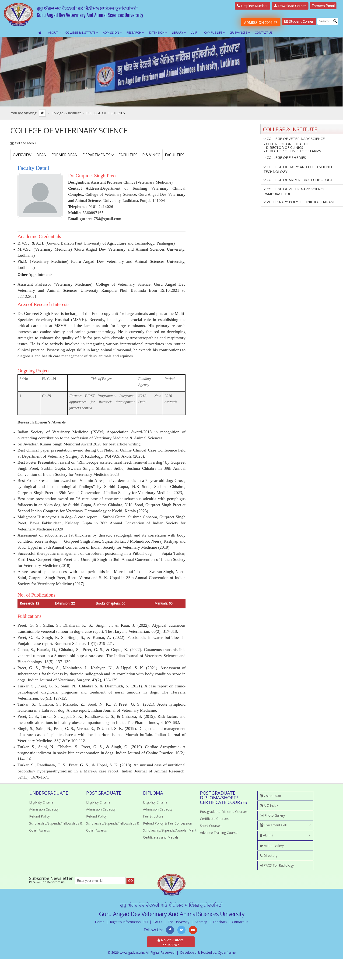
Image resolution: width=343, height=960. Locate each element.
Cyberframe (227, 952)
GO (130, 880)
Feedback (220, 922)
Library (178, 32)
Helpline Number (254, 5)
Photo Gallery (274, 815)
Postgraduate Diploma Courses (224, 811)
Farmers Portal (323, 6)
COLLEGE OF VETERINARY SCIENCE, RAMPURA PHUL (294, 191)
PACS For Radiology (278, 865)
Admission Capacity (44, 809)
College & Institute (80, 32)
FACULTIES (174, 154)
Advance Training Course (219, 832)
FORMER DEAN (65, 154)
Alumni (267, 835)
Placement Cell (275, 825)
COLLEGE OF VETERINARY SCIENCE (295, 138)
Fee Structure (153, 816)
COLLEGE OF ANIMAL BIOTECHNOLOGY (299, 179)
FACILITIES (128, 154)
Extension (157, 32)
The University (178, 922)
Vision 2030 (272, 795)
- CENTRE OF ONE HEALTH (286, 144)
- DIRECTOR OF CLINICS (283, 147)
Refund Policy (39, 816)
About (53, 32)
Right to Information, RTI (129, 922)
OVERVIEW (22, 154)
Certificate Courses (214, 818)
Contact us (240, 922)
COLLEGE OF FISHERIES (286, 157)
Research (134, 32)
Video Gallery (273, 845)
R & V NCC (151, 154)
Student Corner (301, 21)
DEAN (41, 154)
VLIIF (194, 32)
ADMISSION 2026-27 (260, 23)
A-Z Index (270, 805)
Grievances (239, 32)
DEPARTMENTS (97, 154)
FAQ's (157, 922)
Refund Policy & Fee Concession (167, 823)
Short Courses (210, 825)
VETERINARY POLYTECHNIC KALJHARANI (300, 201)
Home (99, 922)
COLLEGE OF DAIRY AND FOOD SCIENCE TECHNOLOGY (298, 169)
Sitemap (201, 922)
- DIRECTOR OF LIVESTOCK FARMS (292, 151)
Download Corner (291, 5)
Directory (269, 855)
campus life (213, 32)
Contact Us (264, 32)
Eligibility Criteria (41, 802)
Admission (111, 32)
